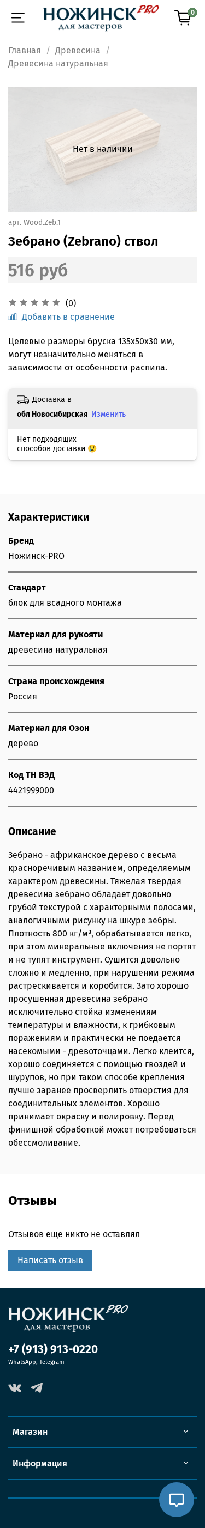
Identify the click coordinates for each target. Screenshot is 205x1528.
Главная (24, 50)
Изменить (108, 414)
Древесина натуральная (58, 63)
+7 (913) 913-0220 (53, 1349)
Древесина (78, 50)
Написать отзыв (50, 1260)
